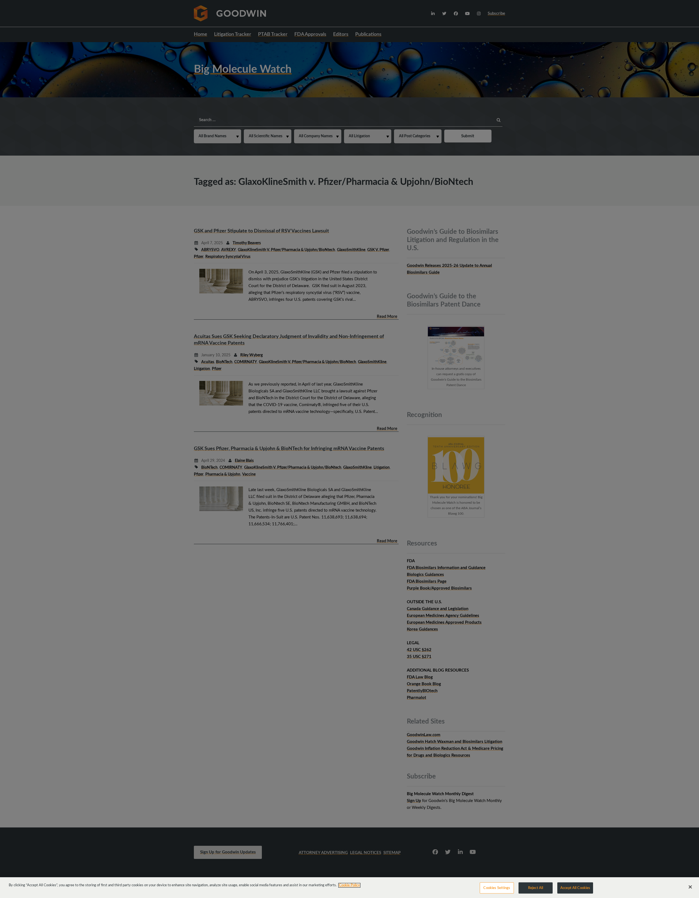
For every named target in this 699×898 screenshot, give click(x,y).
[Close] (690, 887)
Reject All (535, 888)
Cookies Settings (496, 888)
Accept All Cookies (575, 888)
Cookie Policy (349, 885)
